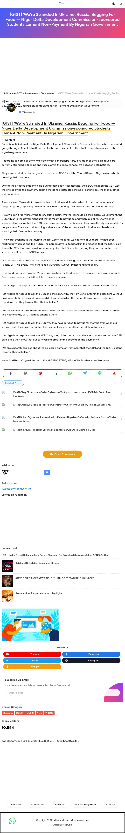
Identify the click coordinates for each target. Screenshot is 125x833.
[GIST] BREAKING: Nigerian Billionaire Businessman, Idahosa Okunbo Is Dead (54, 429)
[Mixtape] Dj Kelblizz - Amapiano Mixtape (37, 563)
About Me (15, 804)
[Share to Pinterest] (40, 373)
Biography (8, 713)
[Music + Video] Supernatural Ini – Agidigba (38, 593)
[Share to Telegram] (84, 373)
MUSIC (30, 713)
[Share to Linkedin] (55, 373)
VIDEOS (49, 713)
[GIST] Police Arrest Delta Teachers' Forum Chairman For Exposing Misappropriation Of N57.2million (55, 555)
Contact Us (37, 804)
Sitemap (110, 804)
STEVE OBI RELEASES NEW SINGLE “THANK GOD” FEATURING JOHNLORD (54, 578)
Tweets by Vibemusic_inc (17, 488)
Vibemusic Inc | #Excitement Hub (71, 820)
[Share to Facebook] (10, 373)
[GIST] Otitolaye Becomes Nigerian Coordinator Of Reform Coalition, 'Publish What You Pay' (62, 404)
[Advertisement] (63, 64)
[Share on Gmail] (114, 373)
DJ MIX (19, 713)
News (5, 360)
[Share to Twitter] (25, 373)
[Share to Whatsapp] (69, 373)
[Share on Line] (99, 373)
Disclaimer (59, 804)
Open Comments (64, 454)
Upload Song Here (85, 804)
